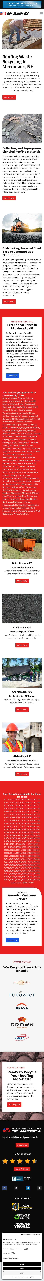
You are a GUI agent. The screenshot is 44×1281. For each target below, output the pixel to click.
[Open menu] (41, 13)
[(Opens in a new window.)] (22, 1178)
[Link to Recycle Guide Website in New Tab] (22, 1217)
